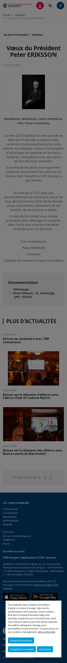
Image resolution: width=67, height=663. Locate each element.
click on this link (46, 632)
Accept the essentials (22, 649)
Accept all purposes (21, 640)
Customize (45, 649)
